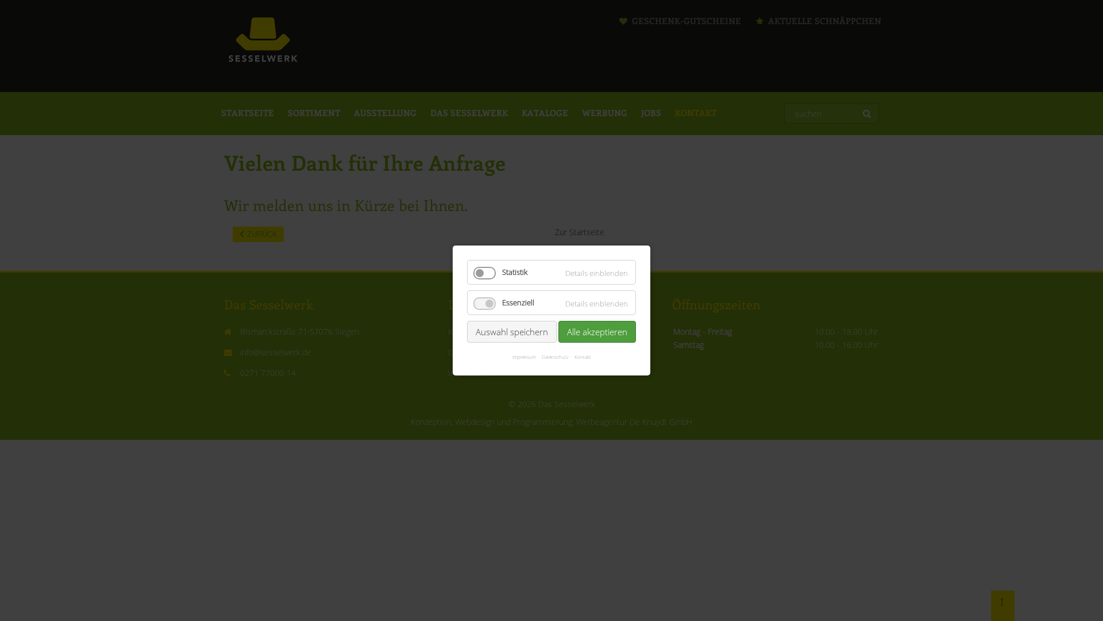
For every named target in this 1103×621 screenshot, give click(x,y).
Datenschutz (555, 357)
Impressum (524, 357)
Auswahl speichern (512, 332)
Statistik (514, 272)
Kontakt (582, 357)
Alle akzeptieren (597, 332)
